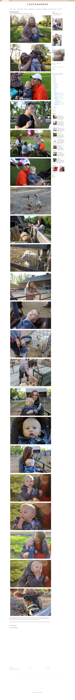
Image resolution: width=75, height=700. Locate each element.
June (54, 90)
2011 (54, 111)
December (55, 83)
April (54, 106)
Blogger (41, 692)
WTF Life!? (58, 115)
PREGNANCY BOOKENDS (59, 159)
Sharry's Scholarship (20, 9)
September (55, 87)
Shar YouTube (50, 9)
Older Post (48, 667)
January (55, 107)
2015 (54, 81)
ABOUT (15, 9)
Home (30, 667)
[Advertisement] (30, 659)
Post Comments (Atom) (16, 669)
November (55, 84)
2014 (54, 82)
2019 (54, 76)
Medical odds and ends (60, 139)
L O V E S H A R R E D (37, 4)
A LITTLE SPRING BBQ (57, 100)
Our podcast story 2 (38, 9)
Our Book (25, 9)
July (54, 89)
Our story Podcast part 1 (31, 9)
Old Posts (11, 9)
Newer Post (11, 667)
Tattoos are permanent (60, 121)
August (55, 88)
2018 (54, 77)
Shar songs (55, 9)
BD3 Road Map (45, 9)
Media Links (59, 9)
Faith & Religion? (59, 152)
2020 (54, 75)
